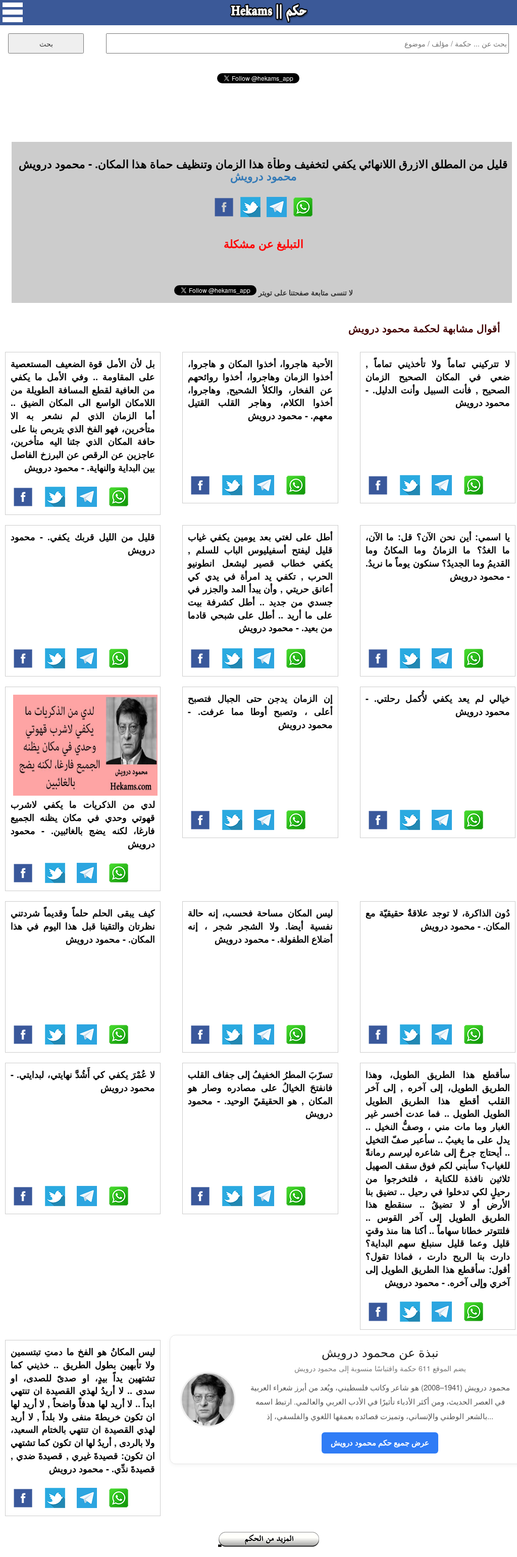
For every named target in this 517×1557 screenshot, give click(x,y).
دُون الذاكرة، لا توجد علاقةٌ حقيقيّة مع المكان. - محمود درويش (438, 919)
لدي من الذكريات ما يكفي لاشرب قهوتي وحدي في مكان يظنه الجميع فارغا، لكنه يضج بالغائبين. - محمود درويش (83, 824)
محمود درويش (263, 176)
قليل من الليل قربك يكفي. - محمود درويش (83, 543)
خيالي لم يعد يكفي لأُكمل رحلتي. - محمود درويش (438, 705)
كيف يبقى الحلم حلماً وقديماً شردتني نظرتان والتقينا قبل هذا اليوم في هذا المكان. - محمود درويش (83, 925)
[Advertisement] (258, 111)
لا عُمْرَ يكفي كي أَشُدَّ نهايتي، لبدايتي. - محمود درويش (83, 1081)
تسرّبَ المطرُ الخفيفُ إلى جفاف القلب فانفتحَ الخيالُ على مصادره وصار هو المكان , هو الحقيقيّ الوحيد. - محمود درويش (260, 1094)
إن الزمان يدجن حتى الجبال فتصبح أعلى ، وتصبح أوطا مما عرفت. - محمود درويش (260, 711)
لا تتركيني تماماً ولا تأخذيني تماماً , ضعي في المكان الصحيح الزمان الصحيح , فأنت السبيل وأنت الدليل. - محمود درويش (438, 383)
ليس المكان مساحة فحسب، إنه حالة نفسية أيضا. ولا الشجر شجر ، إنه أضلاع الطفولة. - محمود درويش (260, 925)
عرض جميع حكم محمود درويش (380, 1442)
